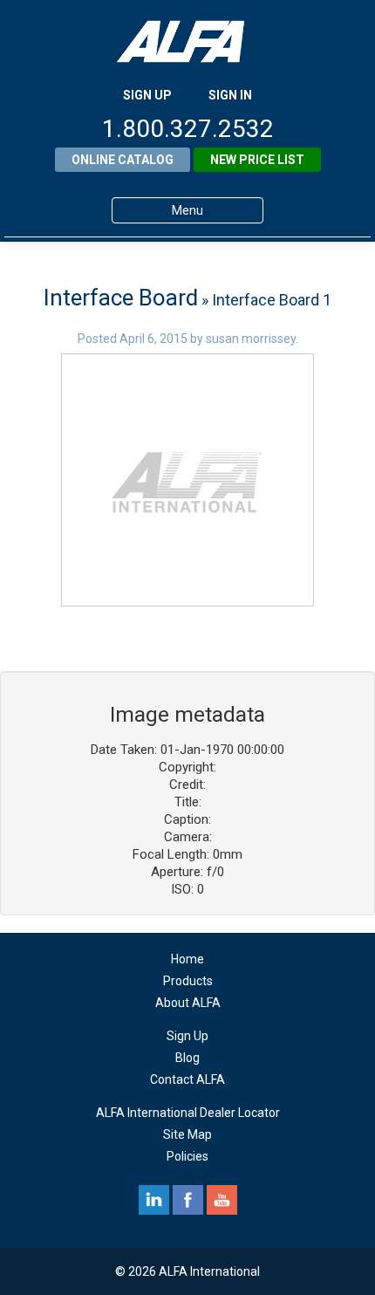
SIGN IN (230, 95)
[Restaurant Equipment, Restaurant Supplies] (187, 41)
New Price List (257, 160)
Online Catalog (123, 160)
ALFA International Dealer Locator (188, 1113)
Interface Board (121, 297)
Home (187, 959)
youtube (222, 1200)
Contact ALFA (187, 1079)
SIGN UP (147, 95)
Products (188, 981)
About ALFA (188, 1003)
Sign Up (187, 1036)
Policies (187, 1156)
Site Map (187, 1134)
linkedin (154, 1200)
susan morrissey (251, 339)
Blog (187, 1058)
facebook (188, 1200)
